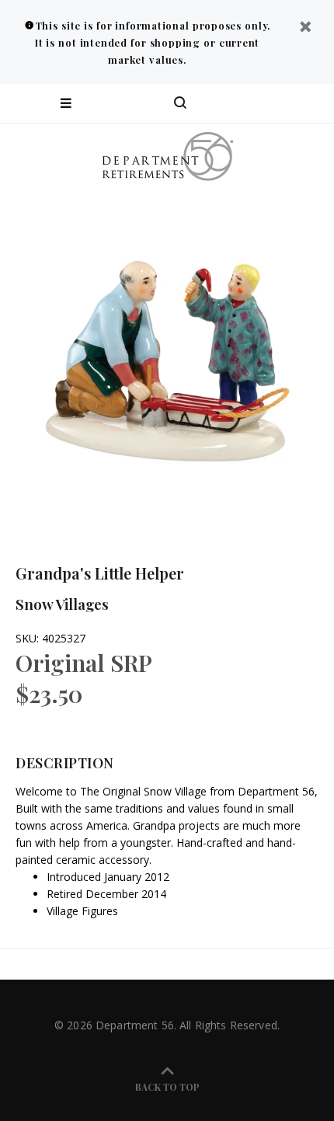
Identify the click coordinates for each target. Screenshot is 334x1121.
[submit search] (259, 103)
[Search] (180, 103)
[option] (167, 357)
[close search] (308, 103)
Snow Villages (62, 604)
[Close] (305, 28)
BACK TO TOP (167, 1087)
